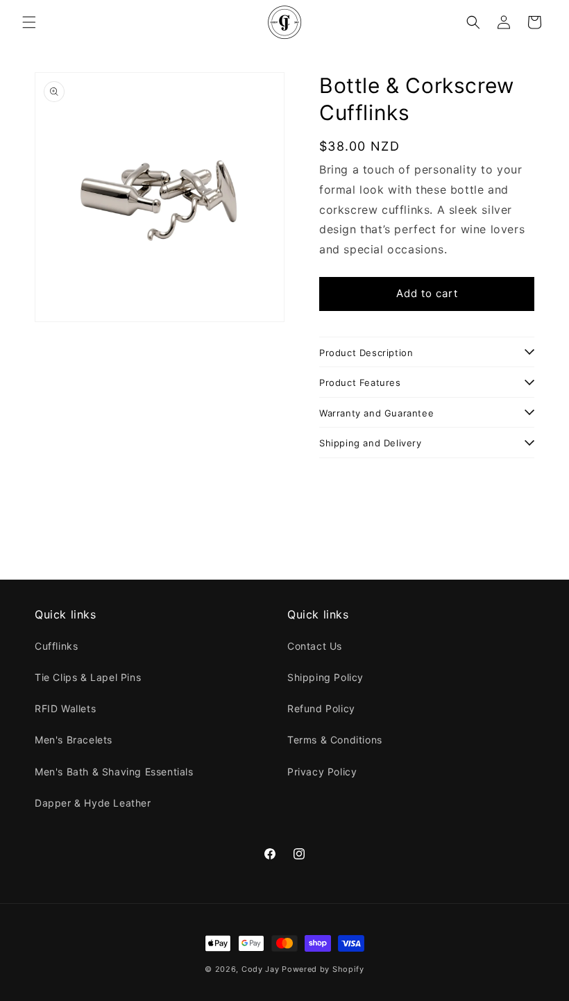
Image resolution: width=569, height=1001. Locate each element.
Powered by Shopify (323, 969)
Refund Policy (321, 708)
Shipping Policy (325, 677)
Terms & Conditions (334, 740)
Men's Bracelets (73, 740)
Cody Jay (260, 969)
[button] (29, 22)
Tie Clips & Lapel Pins (88, 677)
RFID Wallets (65, 708)
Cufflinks (56, 646)
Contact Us (314, 646)
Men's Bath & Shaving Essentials (114, 771)
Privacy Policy (322, 771)
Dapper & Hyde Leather (93, 803)
